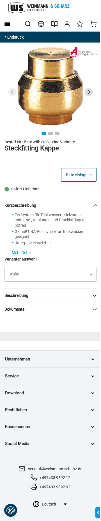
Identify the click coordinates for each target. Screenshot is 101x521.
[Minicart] (93, 24)
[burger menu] (7, 24)
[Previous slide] (12, 92)
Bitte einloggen (79, 175)
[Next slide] (89, 92)
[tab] (44, 133)
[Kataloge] (54, 26)
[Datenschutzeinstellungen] (10, 510)
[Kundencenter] (67, 25)
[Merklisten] (80, 26)
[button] (50, 274)
